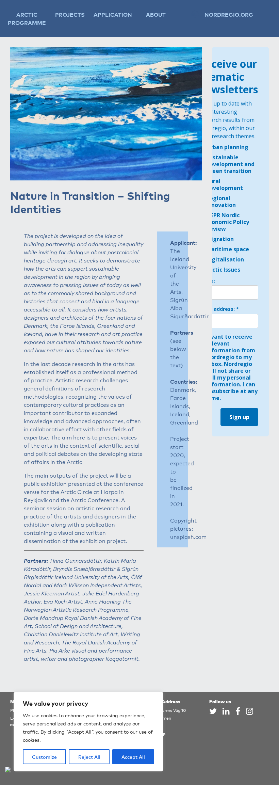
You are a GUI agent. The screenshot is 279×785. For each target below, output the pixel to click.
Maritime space (227, 249)
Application (113, 14)
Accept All (133, 757)
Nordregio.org (228, 14)
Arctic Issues (223, 269)
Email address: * (219, 309)
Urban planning (227, 147)
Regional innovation (221, 201)
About (156, 14)
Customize (44, 757)
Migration (220, 239)
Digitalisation (225, 259)
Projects (70, 14)
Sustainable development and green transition (230, 164)
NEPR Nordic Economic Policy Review (227, 222)
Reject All (89, 757)
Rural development (224, 184)
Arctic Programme (27, 18)
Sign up (239, 417)
